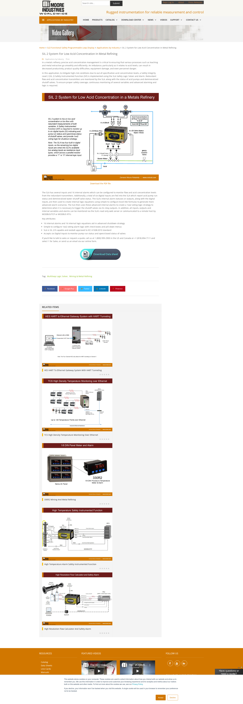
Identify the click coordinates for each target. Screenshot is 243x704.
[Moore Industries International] (53, 8)
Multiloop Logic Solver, (58, 276)
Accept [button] (160, 697)
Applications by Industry (108, 47)
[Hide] (238, 667)
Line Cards (46, 669)
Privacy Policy (137, 684)
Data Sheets (46, 665)
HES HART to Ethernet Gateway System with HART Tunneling (73, 370)
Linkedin (102, 288)
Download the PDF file (100, 183)
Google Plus (69, 288)
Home (42, 47)
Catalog (44, 662)
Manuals (45, 672)
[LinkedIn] (184, 663)
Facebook (51, 288)
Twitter (86, 288)
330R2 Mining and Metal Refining (60, 499)
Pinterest (118, 288)
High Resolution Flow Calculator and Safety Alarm (67, 629)
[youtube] (177, 663)
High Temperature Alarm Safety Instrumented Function (70, 564)
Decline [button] (173, 697)
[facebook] (170, 663)
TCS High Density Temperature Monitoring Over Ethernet (71, 435)
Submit (116, 3)
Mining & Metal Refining (80, 276)
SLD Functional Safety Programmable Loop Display (70, 47)
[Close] (241, 667)
